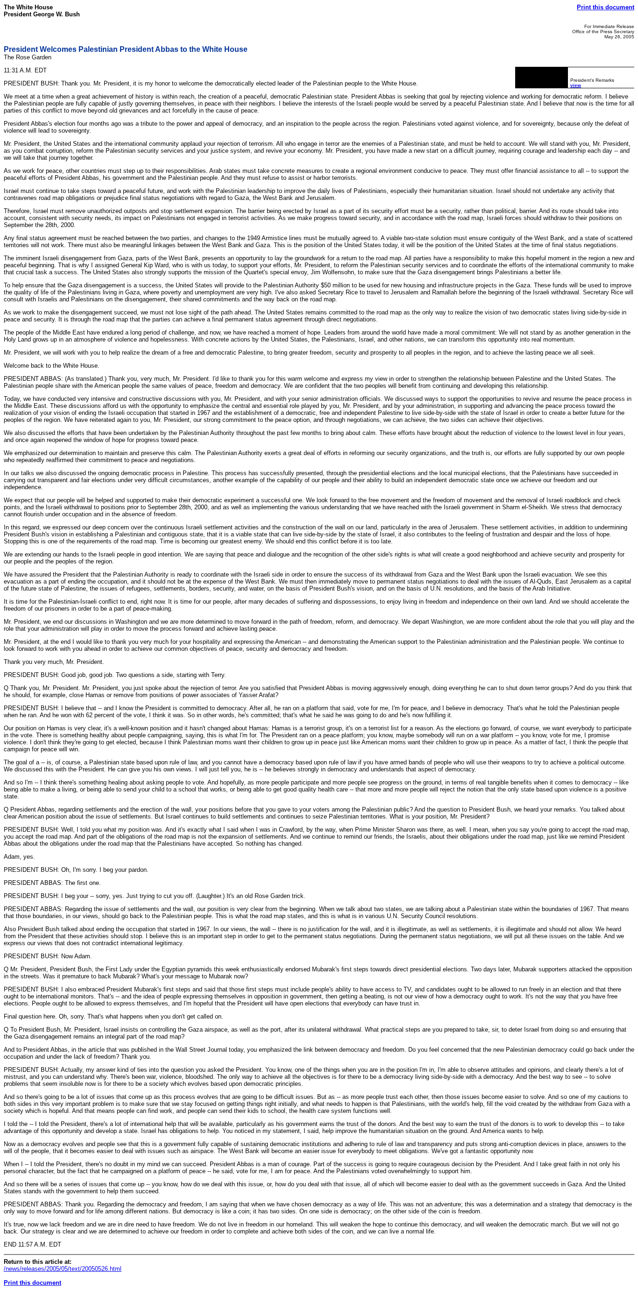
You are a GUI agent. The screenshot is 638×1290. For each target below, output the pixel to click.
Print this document (605, 7)
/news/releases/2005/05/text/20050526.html (62, 1268)
